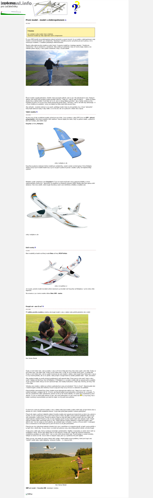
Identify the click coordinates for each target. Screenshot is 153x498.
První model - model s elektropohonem (45, 20)
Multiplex (40, 123)
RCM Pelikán (63, 253)
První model (32, 488)
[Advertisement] (64, 90)
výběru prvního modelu (35, 312)
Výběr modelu (31, 112)
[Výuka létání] (61, 9)
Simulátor (40, 488)
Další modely (30, 247)
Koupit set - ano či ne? (34, 306)
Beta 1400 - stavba (57, 293)
